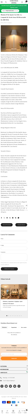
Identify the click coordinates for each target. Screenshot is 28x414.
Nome (2, 238)
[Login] (22, 2)
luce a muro (24, 327)
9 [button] (21, 315)
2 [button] (8, 315)
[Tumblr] (10, 217)
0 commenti (9, 22)
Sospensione (14, 327)
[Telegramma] (12, 217)
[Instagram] (6, 386)
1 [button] (6, 315)
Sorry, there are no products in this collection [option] (14, 333)
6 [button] (15, 315)
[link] (7, 411)
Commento (3, 252)
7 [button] (17, 315)
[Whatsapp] (18, 217)
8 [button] (19, 315)
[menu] (2, 2)
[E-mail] (15, 217)
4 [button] (12, 315)
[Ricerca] (6, 2)
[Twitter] (4, 217)
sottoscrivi (14, 358)
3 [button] (10, 315)
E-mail (2, 245)
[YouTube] (14, 386)
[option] (14, 297)
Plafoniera (4, 327)
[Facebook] (1, 217)
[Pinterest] (7, 217)
